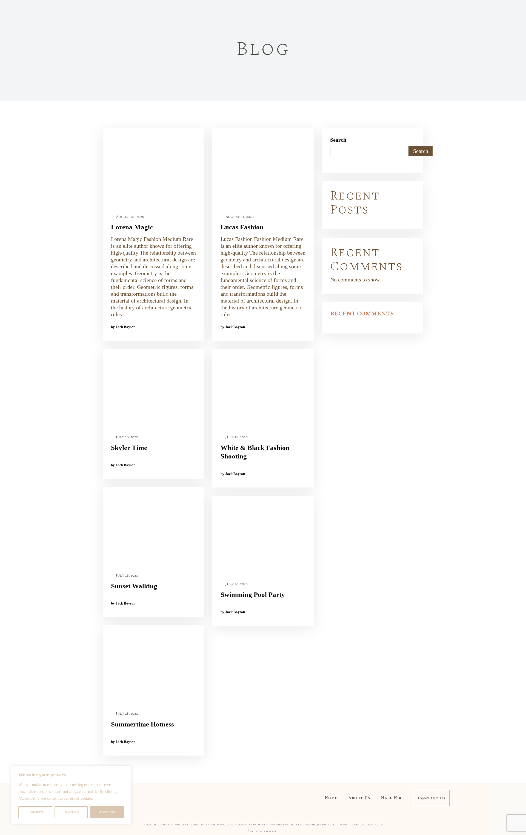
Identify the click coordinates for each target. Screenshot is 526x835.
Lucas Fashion (242, 227)
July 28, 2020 (126, 437)
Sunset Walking (134, 586)
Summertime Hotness (142, 724)
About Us (359, 798)
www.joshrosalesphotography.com (242, 825)
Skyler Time (129, 447)
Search (338, 140)
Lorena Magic (132, 227)
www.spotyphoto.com (286, 825)
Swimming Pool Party (253, 594)
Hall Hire (392, 798)
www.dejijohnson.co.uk (321, 825)
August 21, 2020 (129, 217)
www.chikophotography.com (361, 825)
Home (331, 798)
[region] (71, 795)
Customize (35, 812)
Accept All (107, 812)
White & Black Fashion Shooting (255, 452)
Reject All (71, 812)
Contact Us (431, 798)
